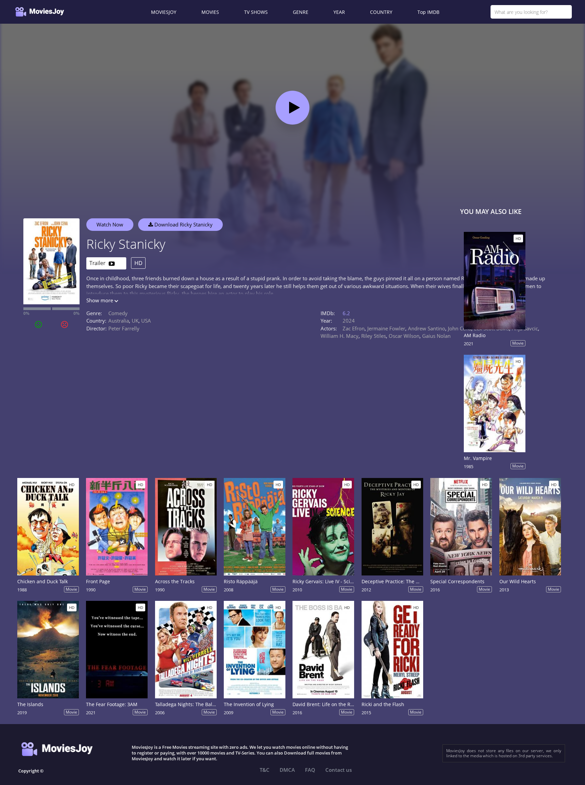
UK (135, 320)
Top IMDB (428, 12)
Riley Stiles (373, 335)
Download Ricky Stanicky (183, 224)
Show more (100, 300)
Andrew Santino (426, 328)
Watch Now (109, 224)
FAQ (310, 769)
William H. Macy (340, 335)
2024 (349, 320)
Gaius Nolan (436, 335)
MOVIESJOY (163, 12)
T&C (264, 769)
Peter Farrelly (123, 328)
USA (146, 320)
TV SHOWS (256, 12)
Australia (118, 320)
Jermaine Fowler (386, 328)
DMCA (287, 769)
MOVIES (210, 12)
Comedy (118, 313)
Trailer (98, 263)
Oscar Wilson (404, 335)
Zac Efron (354, 328)
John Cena (459, 328)
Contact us (338, 769)
